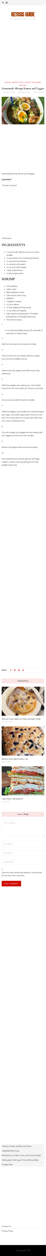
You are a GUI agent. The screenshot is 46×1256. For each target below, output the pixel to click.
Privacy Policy (7, 1231)
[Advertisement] (23, 57)
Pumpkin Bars (7, 1164)
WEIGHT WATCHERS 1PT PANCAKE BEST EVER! (21, 719)
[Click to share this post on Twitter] (15, 670)
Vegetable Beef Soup (10, 1151)
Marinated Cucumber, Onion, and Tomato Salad (21, 1155)
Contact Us (6, 1226)
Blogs (8, 82)
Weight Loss (18, 82)
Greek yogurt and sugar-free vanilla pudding (20, 1160)
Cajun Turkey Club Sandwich (12, 799)
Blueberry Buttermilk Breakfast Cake (15, 759)
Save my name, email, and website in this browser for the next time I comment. (22, 874)
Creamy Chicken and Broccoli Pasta (16, 1146)
